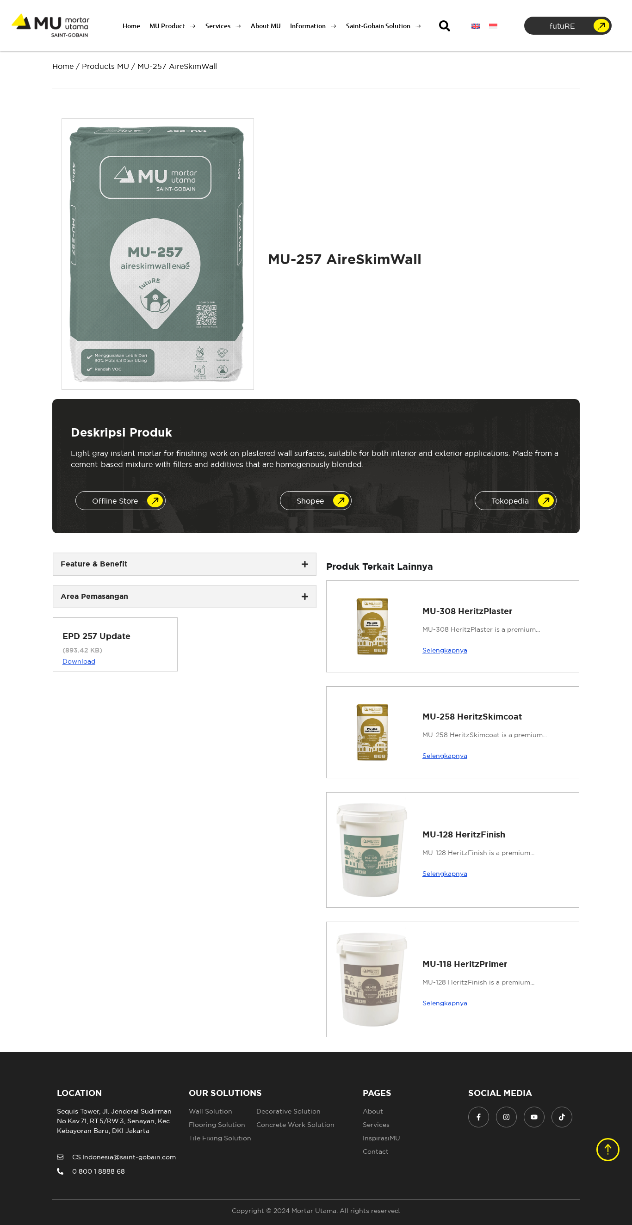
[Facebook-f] (478, 1117)
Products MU (105, 66)
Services (217, 25)
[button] (444, 26)
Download (78, 661)
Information (308, 25)
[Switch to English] (475, 25)
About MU (266, 25)
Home (131, 25)
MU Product (167, 25)
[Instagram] (506, 1117)
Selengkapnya (444, 650)
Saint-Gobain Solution (378, 25)
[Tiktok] (561, 1117)
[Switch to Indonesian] (493, 25)
